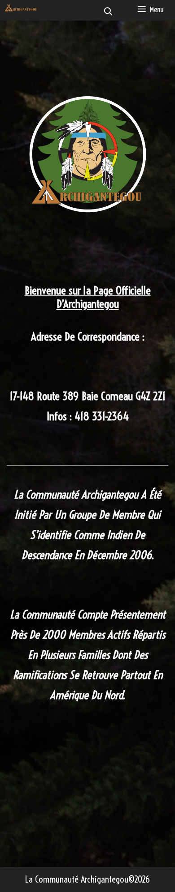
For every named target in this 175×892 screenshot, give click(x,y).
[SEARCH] (108, 12)
